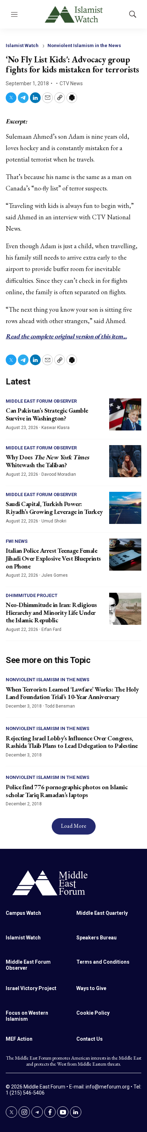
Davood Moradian (58, 474)
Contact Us (89, 1039)
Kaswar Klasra (55, 427)
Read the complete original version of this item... (66, 336)
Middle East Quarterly (102, 913)
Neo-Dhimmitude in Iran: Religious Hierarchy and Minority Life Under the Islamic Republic (51, 612)
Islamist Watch (22, 45)
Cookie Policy (93, 1013)
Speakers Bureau (96, 937)
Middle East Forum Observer (41, 401)
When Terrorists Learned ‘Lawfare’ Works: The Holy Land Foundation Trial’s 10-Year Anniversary (72, 693)
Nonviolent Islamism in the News (84, 45)
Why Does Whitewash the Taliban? (47, 461)
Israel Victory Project (31, 988)
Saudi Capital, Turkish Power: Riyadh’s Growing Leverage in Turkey (54, 508)
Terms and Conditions (103, 962)
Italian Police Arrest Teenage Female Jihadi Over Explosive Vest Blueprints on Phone (53, 558)
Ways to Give (91, 988)
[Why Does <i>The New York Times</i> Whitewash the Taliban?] (125, 461)
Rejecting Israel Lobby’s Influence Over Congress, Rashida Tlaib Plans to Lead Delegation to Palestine (72, 742)
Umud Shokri (53, 521)
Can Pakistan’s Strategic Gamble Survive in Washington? (47, 414)
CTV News (71, 83)
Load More (73, 826)
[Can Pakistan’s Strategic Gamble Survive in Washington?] (125, 414)
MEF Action (19, 1039)
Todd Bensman (60, 706)
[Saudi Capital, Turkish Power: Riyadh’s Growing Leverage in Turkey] (125, 508)
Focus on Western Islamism (27, 1016)
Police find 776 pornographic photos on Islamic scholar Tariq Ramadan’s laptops (66, 791)
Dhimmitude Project (31, 595)
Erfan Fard (51, 629)
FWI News (16, 541)
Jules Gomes (54, 575)
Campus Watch (23, 913)
